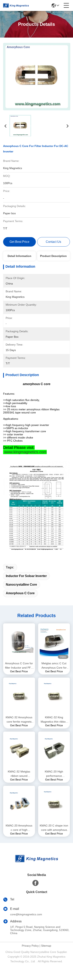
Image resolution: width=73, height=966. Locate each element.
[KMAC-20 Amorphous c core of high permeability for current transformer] (19, 804)
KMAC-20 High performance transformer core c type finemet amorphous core (54, 774)
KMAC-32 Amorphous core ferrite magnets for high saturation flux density (19, 720)
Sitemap (46, 945)
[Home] (36, 863)
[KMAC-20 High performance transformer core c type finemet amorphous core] (54, 750)
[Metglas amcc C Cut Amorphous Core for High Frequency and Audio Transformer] (54, 641)
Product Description (53, 255)
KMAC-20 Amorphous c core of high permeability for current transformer (19, 828)
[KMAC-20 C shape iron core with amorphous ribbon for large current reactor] (54, 804)
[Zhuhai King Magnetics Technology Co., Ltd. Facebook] (35, 883)
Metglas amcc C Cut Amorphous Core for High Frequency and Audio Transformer (54, 666)
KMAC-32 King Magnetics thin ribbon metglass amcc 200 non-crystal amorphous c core (54, 720)
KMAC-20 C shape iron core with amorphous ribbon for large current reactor (54, 828)
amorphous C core (20, 593)
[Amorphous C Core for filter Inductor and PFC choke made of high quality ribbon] (19, 642)
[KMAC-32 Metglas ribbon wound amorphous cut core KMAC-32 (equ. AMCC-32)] (19, 750)
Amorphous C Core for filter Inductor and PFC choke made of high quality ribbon (19, 666)
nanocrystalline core (21, 584)
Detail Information (19, 255)
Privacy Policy (30, 945)
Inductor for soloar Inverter (26, 576)
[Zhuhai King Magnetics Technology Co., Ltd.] (16, 5)
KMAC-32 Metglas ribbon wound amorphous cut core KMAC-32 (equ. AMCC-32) (19, 774)
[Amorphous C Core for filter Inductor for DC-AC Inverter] (36, 76)
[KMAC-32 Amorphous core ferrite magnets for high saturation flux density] (19, 696)
